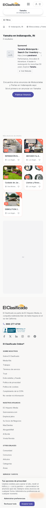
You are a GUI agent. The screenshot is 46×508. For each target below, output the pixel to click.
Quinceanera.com (10, 412)
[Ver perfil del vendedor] (6, 141)
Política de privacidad (11, 382)
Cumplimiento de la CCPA (13, 391)
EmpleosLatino (9, 416)
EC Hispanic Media (10, 408)
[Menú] (38, 4)
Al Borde (6, 434)
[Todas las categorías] (28, 4)
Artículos (6, 459)
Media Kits (7, 361)
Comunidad (7, 451)
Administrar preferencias (14, 498)
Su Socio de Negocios (12, 421)
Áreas (5, 468)
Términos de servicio (11, 369)
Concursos (7, 455)
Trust (5, 374)
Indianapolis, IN (17, 27)
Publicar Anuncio (23, 94)
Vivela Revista (8, 438)
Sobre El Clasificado (11, 356)
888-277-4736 (13, 324)
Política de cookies (10, 387)
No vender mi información (13, 396)
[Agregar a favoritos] (18, 159)
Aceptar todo (27, 504)
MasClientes (8, 425)
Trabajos (6, 365)
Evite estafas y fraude (12, 378)
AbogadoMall (8, 430)
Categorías (7, 464)
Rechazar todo (10, 504)
